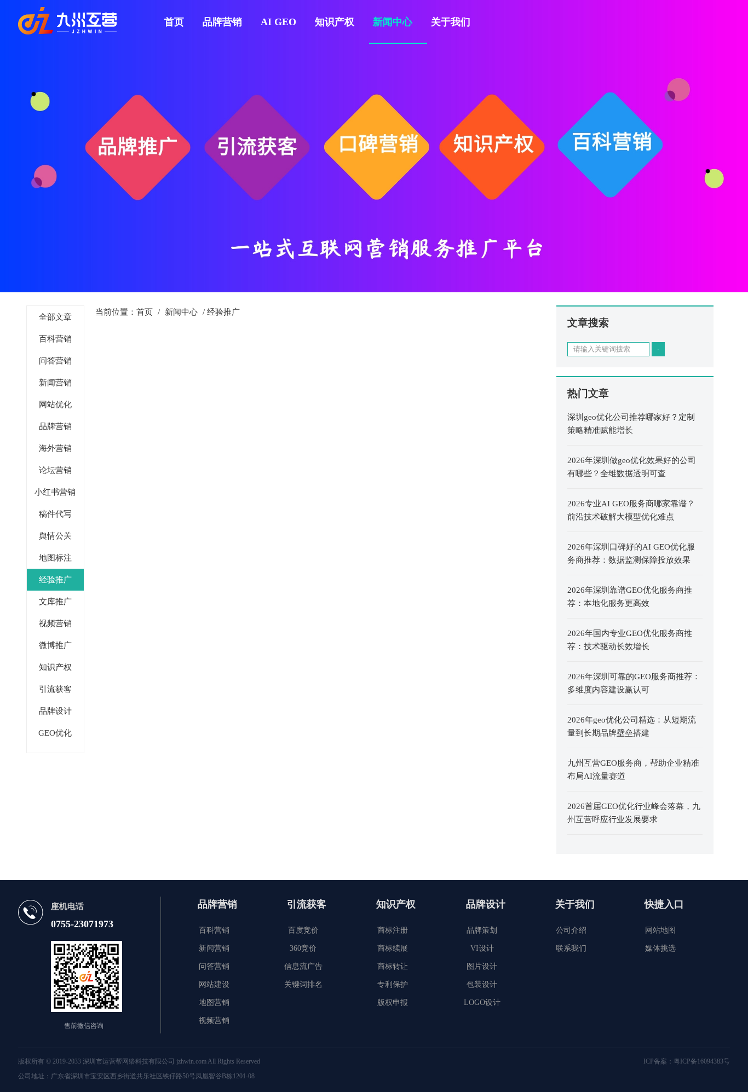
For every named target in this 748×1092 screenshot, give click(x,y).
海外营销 (55, 448)
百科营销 (55, 338)
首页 (174, 21)
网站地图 (660, 930)
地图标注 (55, 557)
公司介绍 (571, 930)
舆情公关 (55, 535)
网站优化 (55, 404)
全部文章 (55, 317)
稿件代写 (55, 514)
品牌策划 (482, 930)
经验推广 (55, 579)
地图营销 (214, 1002)
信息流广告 (303, 966)
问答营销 (55, 360)
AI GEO (278, 21)
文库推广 (55, 601)
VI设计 (482, 948)
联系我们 (571, 948)
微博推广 (55, 645)
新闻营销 (55, 382)
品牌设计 (55, 711)
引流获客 (55, 689)
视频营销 (55, 623)
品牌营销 (222, 21)
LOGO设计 (482, 1002)
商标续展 (392, 948)
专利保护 (392, 984)
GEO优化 (55, 733)
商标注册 (392, 930)
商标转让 (392, 966)
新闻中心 (392, 21)
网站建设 (214, 984)
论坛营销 (55, 470)
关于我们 (450, 21)
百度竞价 (303, 930)
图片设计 (482, 966)
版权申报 (392, 1002)
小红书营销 (55, 492)
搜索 (658, 349)
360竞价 (303, 948)
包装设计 (482, 984)
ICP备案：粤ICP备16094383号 (686, 1061)
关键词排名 (303, 984)
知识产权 (334, 21)
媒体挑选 (660, 948)
